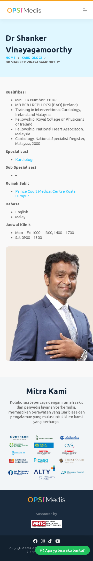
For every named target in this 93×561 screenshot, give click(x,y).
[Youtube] (58, 541)
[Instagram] (43, 541)
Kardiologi (24, 159)
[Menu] (85, 10)
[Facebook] (35, 541)
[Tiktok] (50, 541)
